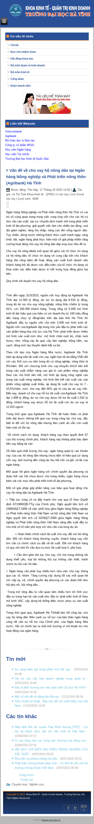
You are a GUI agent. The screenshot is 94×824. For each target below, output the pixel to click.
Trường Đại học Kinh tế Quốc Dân (27, 158)
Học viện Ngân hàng (18, 149)
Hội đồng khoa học (21, 58)
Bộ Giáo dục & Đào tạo (20, 140)
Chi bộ (14, 45)
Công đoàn (17, 79)
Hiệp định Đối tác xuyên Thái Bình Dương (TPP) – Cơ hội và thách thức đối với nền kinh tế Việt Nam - (51, 731)
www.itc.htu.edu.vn (51, 820)
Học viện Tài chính (17, 154)
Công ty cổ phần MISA (19, 145)
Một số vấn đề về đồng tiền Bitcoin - (49, 696)
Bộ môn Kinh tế (20, 72)
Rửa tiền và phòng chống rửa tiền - (48, 758)
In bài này (63, 194)
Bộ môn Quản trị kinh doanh (27, 65)
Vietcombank (13, 131)
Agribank (10, 136)
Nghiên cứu (36, 784)
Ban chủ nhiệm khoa (23, 51)
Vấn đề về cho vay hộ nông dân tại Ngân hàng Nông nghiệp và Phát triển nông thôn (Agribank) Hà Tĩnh (46, 176)
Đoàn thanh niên (20, 85)
